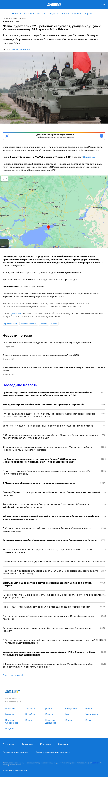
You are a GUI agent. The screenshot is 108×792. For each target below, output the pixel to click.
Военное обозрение (18, 18)
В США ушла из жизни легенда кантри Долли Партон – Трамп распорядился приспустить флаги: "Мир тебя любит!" (50, 436)
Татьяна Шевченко (20, 49)
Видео (54, 324)
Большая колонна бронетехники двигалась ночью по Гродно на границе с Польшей (47, 342)
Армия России (10, 324)
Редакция (27, 744)
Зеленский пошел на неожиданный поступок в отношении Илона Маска (48, 425)
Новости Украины (28, 324)
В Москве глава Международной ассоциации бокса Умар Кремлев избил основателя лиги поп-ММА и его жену (48, 665)
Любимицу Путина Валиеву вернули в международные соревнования (46, 606)
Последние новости (20, 385)
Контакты (45, 744)
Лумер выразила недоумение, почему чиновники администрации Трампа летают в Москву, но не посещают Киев (49, 415)
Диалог (5, 18)
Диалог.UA (89, 157)
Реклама (63, 744)
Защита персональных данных (53, 752)
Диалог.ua (96, 763)
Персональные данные (15, 752)
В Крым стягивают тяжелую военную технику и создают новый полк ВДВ (41, 355)
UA (103, 4)
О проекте (8, 744)
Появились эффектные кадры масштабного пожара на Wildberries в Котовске (51, 561)
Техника (43, 324)
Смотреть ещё (13, 675)
